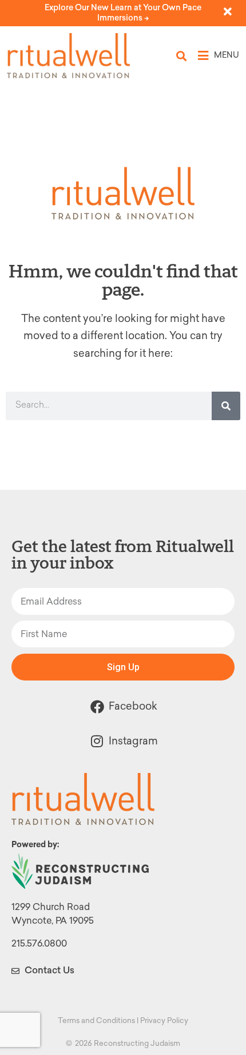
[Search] (226, 406)
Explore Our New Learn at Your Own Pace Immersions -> (123, 13)
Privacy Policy (164, 1020)
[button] (181, 55)
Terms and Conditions (96, 1020)
